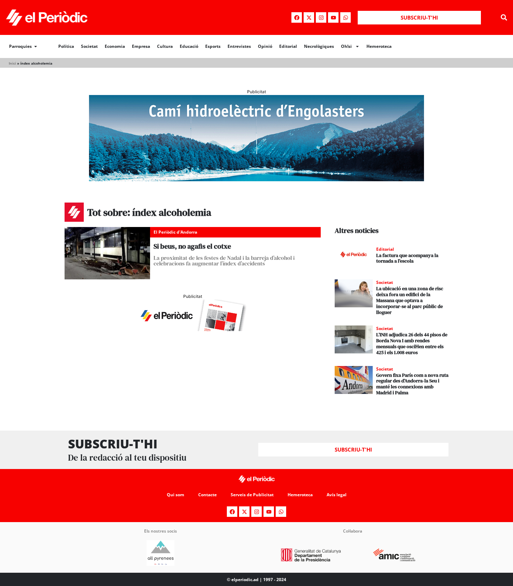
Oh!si (346, 46)
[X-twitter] (309, 17)
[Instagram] (321, 17)
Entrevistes (239, 46)
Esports (213, 46)
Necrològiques (319, 46)
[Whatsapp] (345, 17)
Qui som (175, 495)
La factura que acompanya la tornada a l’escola (407, 258)
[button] (504, 17)
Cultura (165, 46)
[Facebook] (296, 17)
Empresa (141, 46)
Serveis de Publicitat (252, 495)
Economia (115, 46)
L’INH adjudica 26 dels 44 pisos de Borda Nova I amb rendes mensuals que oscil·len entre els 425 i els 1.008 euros (411, 343)
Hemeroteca (379, 46)
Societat (89, 46)
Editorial (288, 46)
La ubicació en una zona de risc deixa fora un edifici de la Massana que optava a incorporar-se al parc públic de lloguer (409, 300)
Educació (189, 46)
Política (66, 46)
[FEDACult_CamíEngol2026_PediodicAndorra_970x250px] (256, 179)
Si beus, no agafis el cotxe (192, 246)
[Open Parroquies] (36, 46)
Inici (12, 63)
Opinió (265, 46)
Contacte (207, 495)
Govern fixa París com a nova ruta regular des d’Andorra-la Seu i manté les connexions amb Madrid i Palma (412, 384)
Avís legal (337, 495)
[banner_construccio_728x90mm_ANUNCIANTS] (193, 328)
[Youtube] (333, 17)
